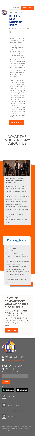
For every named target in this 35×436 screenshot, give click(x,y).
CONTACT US (11, 330)
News (30, 426)
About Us (9, 426)
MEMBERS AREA (27, 7)
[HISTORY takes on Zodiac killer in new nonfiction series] (5, 31)
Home (3, 426)
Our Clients (24, 426)
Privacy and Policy (6, 430)
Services (16, 426)
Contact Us (14, 428)
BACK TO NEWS (16, 122)
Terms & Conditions (24, 428)
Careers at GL (5, 428)
